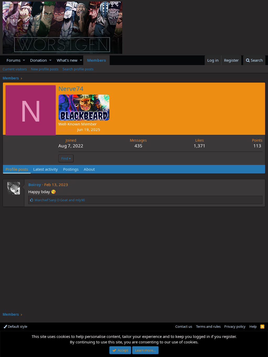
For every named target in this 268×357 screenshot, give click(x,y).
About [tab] (89, 169)
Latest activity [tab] (45, 169)
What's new (67, 60)
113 (257, 146)
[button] (23, 60)
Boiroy (34, 184)
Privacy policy (234, 326)
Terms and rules (208, 326)
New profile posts (44, 69)
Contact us (183, 326)
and (60, 200)
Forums (13, 60)
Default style (17, 326)
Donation (38, 60)
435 (138, 146)
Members (96, 60)
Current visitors (15, 69)
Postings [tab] (71, 169)
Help (253, 326)
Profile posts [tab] (16, 169)
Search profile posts (78, 69)
